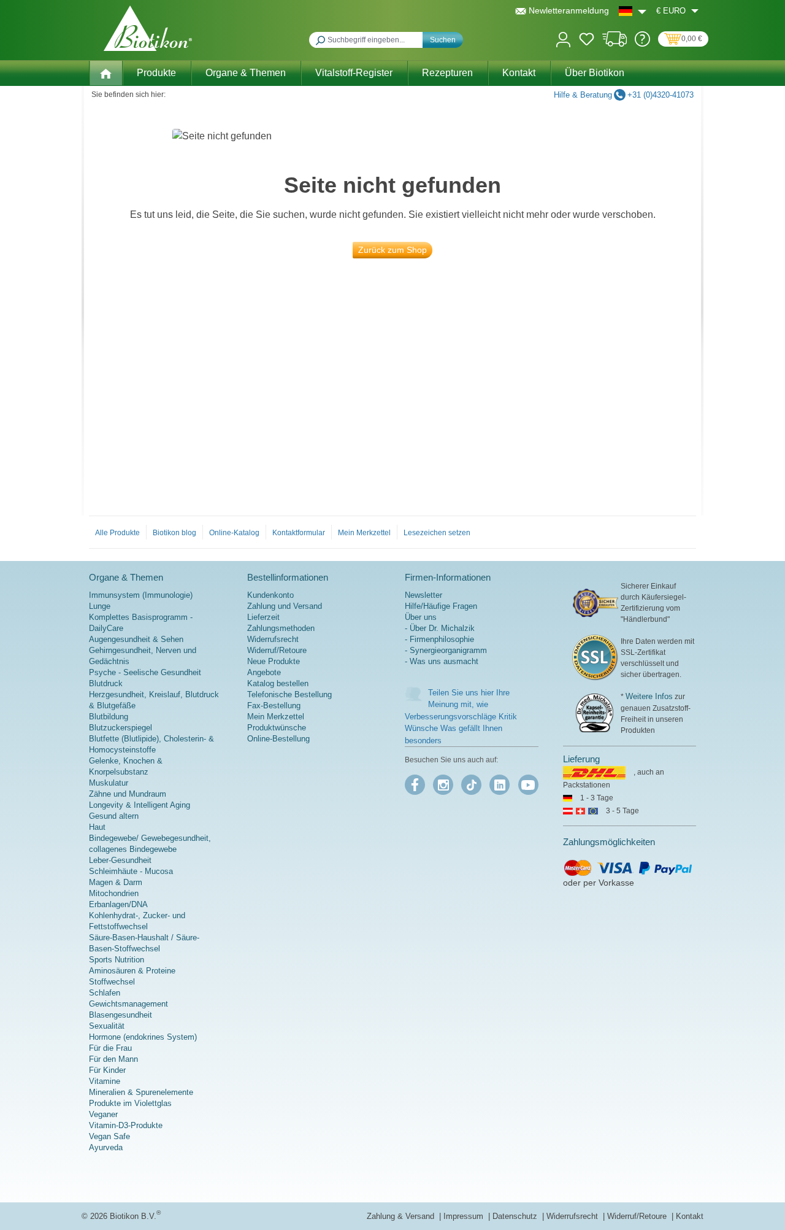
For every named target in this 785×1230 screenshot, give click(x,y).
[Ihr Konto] (563, 38)
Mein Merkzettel (364, 532)
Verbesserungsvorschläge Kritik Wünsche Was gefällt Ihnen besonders (461, 728)
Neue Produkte (273, 661)
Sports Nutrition (116, 959)
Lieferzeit (263, 617)
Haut (97, 827)
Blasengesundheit (120, 1014)
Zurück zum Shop (392, 250)
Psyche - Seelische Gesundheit (145, 672)
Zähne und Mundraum (127, 794)
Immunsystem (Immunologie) (141, 595)
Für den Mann (113, 1059)
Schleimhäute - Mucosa (131, 871)
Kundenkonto (270, 595)
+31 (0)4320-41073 (660, 94)
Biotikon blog (174, 532)
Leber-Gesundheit (120, 860)
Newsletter (423, 595)
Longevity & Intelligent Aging (139, 805)
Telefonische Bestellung (289, 694)
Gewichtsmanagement (128, 1003)
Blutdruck (106, 683)
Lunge (99, 606)
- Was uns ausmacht (441, 661)
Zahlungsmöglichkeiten (609, 842)
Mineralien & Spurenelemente (141, 1092)
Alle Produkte (117, 532)
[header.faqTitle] (642, 43)
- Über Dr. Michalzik (440, 628)
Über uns (421, 617)
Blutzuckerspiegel (120, 727)
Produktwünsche (276, 727)
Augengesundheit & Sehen (136, 639)
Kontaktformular (298, 532)
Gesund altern (114, 816)
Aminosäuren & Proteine (132, 970)
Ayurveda (106, 1147)
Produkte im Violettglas (130, 1103)
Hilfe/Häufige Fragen (441, 606)
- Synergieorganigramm (446, 650)
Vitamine (104, 1081)
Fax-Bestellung (274, 705)
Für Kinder (107, 1070)
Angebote (264, 672)
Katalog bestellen (277, 683)
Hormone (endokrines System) (143, 1037)
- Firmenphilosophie (439, 639)
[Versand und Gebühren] (614, 43)
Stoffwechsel (112, 981)
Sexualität (106, 1026)
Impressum (464, 1216)
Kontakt (689, 1216)
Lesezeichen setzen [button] (437, 532)
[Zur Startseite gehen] (147, 28)
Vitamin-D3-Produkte (126, 1125)
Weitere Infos (649, 696)
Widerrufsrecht (273, 639)
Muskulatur (108, 782)
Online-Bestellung (278, 738)
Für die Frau (110, 1048)
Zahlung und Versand (284, 606)
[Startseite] (105, 73)
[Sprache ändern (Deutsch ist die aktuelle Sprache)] (632, 11)
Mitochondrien (114, 893)
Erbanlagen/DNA (118, 904)
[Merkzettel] (586, 41)
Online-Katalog (234, 532)
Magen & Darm (115, 882)
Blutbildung (108, 716)
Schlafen (104, 992)
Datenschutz (516, 1216)
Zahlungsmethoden (281, 628)
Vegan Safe (109, 1136)
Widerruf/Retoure (277, 650)
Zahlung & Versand (402, 1216)
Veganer (103, 1114)
